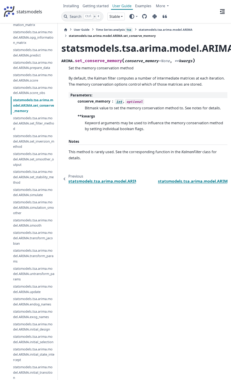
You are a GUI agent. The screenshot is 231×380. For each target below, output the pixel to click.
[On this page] (222, 11)
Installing (71, 5)
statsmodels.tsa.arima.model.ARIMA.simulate (33, 192)
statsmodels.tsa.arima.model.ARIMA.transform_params (33, 255)
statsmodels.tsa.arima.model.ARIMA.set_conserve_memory (33, 105)
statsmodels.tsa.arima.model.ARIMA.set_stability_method (33, 177)
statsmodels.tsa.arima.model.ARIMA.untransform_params (33, 273)
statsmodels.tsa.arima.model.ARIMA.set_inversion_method (33, 141)
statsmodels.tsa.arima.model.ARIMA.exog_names (33, 314)
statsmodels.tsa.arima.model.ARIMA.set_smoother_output (33, 159)
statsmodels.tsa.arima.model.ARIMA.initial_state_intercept (33, 354)
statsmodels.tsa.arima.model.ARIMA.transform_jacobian (33, 238)
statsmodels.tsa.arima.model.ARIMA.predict (33, 52)
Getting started (96, 5)
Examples (143, 5)
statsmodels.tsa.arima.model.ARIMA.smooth (33, 223)
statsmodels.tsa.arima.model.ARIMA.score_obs (33, 90)
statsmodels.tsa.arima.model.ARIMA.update (33, 289)
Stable (114, 16)
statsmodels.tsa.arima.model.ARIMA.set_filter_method (33, 123)
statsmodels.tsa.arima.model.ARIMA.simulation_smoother (33, 207)
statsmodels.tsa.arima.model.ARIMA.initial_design (33, 327)
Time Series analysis (113, 30)
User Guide (122, 5)
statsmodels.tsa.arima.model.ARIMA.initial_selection (33, 339)
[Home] (65, 29)
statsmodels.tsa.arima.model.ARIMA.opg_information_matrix (33, 37)
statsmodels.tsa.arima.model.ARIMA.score (33, 77)
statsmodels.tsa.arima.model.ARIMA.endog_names (33, 301)
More (161, 5)
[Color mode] (133, 16)
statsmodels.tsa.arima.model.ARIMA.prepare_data (33, 65)
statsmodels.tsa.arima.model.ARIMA (165, 30)
